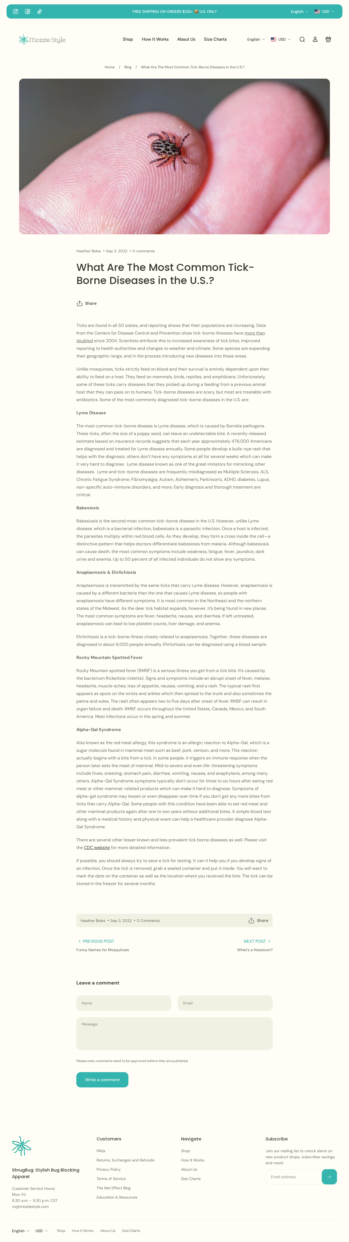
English (18, 1230)
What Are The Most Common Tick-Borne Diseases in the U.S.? (193, 67)
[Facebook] (28, 11)
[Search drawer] (302, 39)
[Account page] (315, 39)
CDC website (97, 848)
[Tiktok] (40, 11)
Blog (127, 67)
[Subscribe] (329, 1176)
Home (110, 67)
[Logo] (42, 39)
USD (39, 1230)
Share (91, 303)
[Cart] (328, 39)
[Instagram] (16, 11)
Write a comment (102, 1080)
